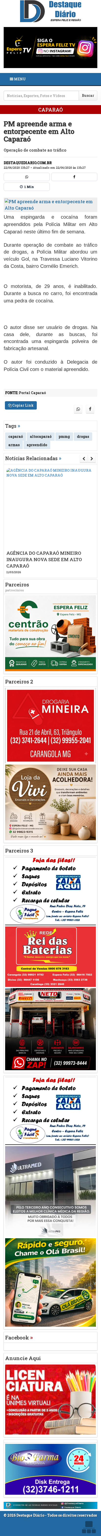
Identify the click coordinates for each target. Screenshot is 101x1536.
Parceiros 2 (19, 681)
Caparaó (50, 109)
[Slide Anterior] (84, 459)
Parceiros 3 (19, 850)
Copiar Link (23, 405)
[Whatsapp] (27, 177)
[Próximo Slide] (92, 459)
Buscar (88, 95)
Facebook (19, 1337)
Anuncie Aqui (23, 1358)
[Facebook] (74, 177)
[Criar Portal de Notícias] (88, 1527)
